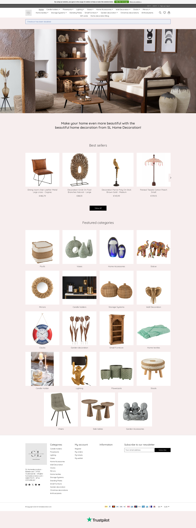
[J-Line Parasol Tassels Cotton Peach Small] (154, 170)
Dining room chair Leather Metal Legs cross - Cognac (42, 190)
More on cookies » (136, 2)
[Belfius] (139, 507)
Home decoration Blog (100, 16)
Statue (154, 266)
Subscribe (162, 450)
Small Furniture (116, 347)
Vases (79, 266)
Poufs (42, 266)
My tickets (79, 455)
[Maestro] (135, 507)
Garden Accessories (135, 429)
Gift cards (84, 16)
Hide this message (122, 2)
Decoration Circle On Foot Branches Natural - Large (79, 190)
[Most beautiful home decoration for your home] (28, 13)
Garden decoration (79, 347)
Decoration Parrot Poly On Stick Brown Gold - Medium (116, 190)
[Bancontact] (124, 507)
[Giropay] (150, 507)
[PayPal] (109, 507)
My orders (79, 452)
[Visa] (117, 507)
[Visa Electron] (132, 507)
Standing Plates (76, 13)
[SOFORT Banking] (128, 507)
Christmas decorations (130, 13)
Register (78, 449)
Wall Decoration (153, 307)
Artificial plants (147, 13)
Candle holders (79, 307)
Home (41, 9)
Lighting (79, 388)
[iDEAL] (106, 507)
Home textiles (153, 347)
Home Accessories (116, 266)
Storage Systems (116, 307)
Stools (153, 388)
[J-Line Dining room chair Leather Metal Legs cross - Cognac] (42, 170)
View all (98, 208)
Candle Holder (42, 388)
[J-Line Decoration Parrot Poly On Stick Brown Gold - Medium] (117, 170)
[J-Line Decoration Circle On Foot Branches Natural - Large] (79, 170)
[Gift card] (154, 507)
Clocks (42, 347)
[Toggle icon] (160, 13)
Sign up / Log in (165, 6)
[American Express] (143, 507)
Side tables (98, 429)
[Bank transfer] (121, 507)
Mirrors (42, 307)
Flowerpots (116, 388)
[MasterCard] (113, 507)
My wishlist (79, 458)
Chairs (61, 429)
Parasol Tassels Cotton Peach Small (153, 190)
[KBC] (147, 507)
